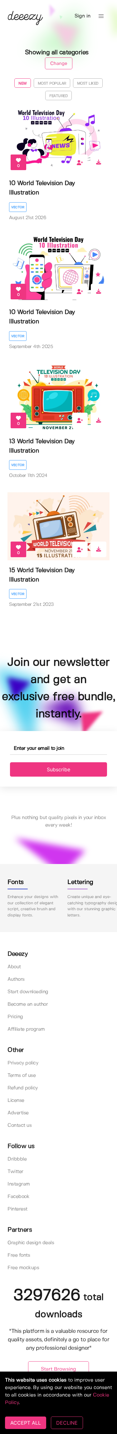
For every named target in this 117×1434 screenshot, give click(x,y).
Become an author (27, 1004)
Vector (17, 207)
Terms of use (21, 1075)
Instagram (18, 1184)
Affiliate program (26, 1029)
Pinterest (17, 1209)
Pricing (15, 1016)
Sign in (82, 16)
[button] (101, 16)
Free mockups (23, 1267)
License (15, 1100)
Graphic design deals (30, 1242)
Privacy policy (22, 1063)
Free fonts (18, 1255)
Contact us (19, 1125)
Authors (16, 979)
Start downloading (27, 992)
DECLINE (67, 1423)
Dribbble (17, 1159)
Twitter (15, 1171)
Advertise (18, 1113)
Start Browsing (58, 1369)
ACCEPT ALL (25, 1423)
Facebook (18, 1196)
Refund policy (22, 1088)
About (14, 967)
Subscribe (58, 769)
